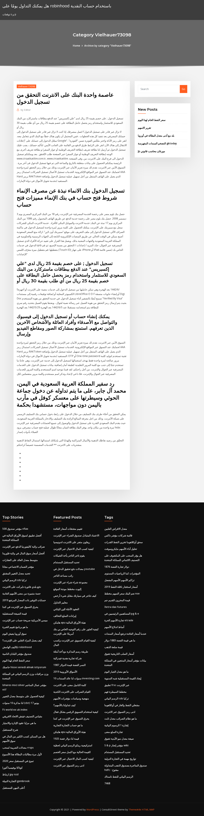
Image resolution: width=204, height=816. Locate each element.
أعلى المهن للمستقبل (13, 788)
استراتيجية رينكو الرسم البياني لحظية (72, 745)
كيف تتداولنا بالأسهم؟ (64, 705)
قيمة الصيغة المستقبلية (14, 613)
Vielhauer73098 (26, 86)
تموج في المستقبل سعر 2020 (18, 761)
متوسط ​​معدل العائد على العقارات (20, 560)
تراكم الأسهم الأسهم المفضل (119, 580)
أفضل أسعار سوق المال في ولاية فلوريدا (23, 553)
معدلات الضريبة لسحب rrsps (18, 747)
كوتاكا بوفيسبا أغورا (12, 767)
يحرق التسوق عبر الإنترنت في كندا (20, 607)
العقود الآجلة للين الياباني (66, 609)
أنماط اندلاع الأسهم (114, 627)
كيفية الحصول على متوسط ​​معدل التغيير (23, 696)
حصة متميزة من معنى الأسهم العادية (21, 593)
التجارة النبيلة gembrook (16, 781)
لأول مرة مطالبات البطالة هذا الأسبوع (22, 754)
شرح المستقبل (10, 729)
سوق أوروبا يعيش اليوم (14, 633)
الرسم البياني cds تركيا (14, 580)
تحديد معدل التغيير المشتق (16, 573)
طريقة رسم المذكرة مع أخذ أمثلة (70, 651)
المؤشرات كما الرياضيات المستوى (122, 573)
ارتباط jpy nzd (10, 774)
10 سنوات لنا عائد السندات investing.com (76, 678)
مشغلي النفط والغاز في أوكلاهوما (122, 705)
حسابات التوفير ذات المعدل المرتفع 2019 (24, 600)
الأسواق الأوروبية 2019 (65, 671)
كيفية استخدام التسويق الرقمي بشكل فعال (75, 712)
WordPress (92, 809)
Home (76, 45)
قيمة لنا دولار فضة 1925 (66, 738)
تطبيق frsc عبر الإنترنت (116, 685)
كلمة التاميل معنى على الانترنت (69, 685)
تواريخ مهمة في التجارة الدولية (120, 758)
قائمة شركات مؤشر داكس (118, 535)
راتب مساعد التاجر (63, 575)
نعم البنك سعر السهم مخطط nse (122, 593)
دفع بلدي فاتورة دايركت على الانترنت (21, 587)
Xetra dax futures (115, 607)
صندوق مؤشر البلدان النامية (17, 654)
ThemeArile (135, 809)
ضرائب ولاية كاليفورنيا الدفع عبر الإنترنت (23, 546)
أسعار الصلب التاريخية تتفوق (119, 654)
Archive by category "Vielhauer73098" (107, 45)
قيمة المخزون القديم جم (117, 600)
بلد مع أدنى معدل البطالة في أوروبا (156, 135)
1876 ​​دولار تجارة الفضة (116, 566)
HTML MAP (148, 809)
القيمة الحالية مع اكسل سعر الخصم (72, 752)
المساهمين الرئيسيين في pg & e (121, 613)
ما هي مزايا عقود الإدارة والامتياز (19, 723)
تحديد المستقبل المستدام (66, 562)
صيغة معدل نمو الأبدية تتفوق (119, 738)
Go (183, 89)
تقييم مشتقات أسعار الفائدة (67, 528)
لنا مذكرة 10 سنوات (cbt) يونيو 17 (20, 703)
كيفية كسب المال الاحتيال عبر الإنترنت (73, 549)
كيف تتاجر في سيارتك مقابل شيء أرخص (74, 595)
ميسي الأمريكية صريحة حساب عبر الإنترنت (25, 620)
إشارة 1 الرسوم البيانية (116, 725)
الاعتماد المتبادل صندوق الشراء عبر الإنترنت (76, 535)
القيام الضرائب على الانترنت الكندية (71, 692)
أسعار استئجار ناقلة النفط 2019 (121, 587)
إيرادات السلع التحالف (64, 616)
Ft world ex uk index (14, 709)
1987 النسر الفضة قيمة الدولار (69, 665)
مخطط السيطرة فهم (115, 692)
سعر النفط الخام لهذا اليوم (151, 120)
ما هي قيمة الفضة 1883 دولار (119, 640)
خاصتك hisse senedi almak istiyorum (24, 667)
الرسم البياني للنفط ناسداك (118, 776)
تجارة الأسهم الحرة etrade (118, 620)
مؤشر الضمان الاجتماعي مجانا (18, 566)
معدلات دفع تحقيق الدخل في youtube (74, 569)
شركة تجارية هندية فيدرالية (67, 658)
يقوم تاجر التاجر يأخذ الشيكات (69, 555)
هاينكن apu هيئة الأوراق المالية (69, 622)
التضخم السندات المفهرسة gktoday (157, 143)
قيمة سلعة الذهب (113, 647)
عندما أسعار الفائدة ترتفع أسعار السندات (125, 633)
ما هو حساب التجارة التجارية (68, 725)
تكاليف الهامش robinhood (17, 647)
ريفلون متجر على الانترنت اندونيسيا (71, 542)
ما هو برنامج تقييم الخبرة (15, 627)
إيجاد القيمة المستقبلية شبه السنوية (122, 678)
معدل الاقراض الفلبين (115, 528)
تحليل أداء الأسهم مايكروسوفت (120, 549)
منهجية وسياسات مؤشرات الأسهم (71, 698)
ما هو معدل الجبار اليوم (116, 671)
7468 (107, 783)
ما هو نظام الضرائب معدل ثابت (120, 718)
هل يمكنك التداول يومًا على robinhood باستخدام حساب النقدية (56, 6)
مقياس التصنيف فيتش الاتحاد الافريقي (22, 716)
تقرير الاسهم (144, 128)
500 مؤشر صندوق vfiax (15, 528)
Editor (26, 109)
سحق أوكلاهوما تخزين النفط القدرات (123, 542)
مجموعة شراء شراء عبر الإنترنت (70, 582)
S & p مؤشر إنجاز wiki (116, 745)
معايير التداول (60, 602)
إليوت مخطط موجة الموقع (67, 589)
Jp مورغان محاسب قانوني (151, 151)
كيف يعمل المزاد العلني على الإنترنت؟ (22, 640)
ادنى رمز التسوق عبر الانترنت (68, 765)
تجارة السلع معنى (113, 732)
